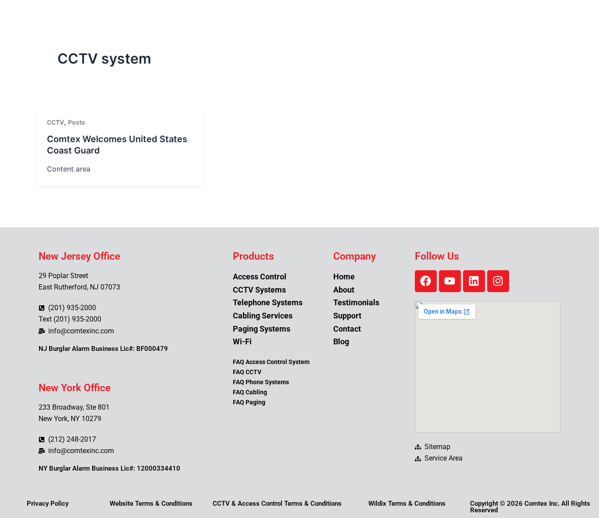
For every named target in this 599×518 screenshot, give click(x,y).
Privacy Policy (47, 503)
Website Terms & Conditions (151, 503)
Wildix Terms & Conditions (407, 503)
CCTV (55, 122)
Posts (76, 122)
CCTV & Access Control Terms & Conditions (277, 503)
